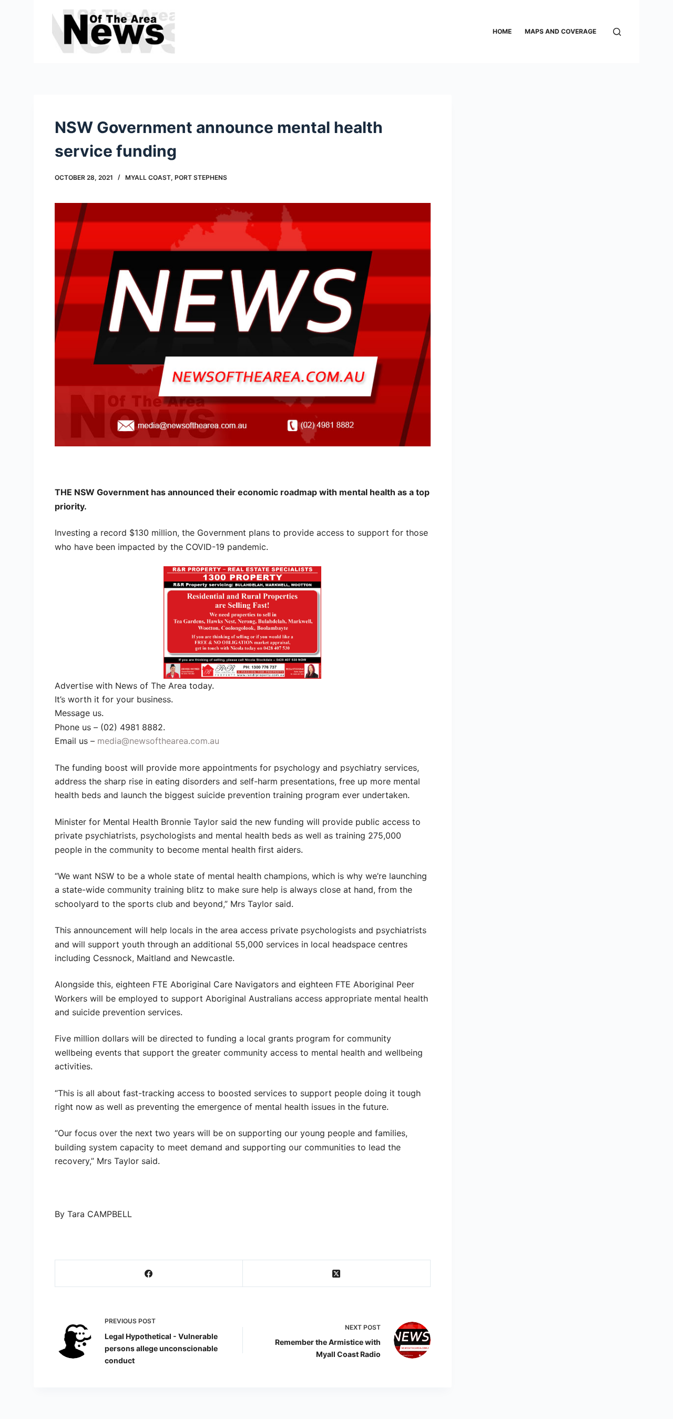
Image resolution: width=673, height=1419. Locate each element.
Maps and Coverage (560, 31)
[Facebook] (149, 1273)
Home (502, 31)
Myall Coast (148, 177)
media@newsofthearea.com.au (158, 741)
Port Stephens (201, 177)
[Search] (617, 32)
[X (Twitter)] (337, 1273)
